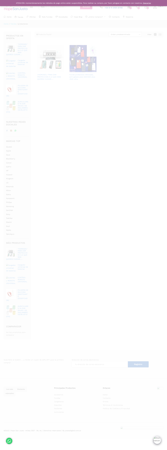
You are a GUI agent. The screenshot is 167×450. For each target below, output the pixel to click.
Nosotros (129, 17)
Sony (8, 214)
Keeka (8, 230)
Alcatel (9, 147)
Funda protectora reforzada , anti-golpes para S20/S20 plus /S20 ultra (82, 77)
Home (9, 17)
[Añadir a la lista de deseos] (53, 71)
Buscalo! (86, 7)
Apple (8, 151)
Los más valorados (10, 391)
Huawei (9, 175)
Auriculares (59, 412)
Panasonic (10, 198)
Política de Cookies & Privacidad (116, 408)
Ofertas (32, 17)
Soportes (58, 405)
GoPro (8, 167)
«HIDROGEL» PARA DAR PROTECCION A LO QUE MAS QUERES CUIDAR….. (49, 77)
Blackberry (10, 159)
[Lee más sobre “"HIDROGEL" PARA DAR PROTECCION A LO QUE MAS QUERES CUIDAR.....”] (42, 71)
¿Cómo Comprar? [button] (95, 17)
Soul (8, 226)
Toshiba (9, 218)
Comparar (59, 71)
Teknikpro (10, 234)
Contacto (116, 17)
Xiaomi (9, 222)
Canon (8, 163)
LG (7, 183)
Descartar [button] (147, 3)
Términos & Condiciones (113, 405)
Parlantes (58, 408)
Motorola (9, 186)
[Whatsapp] (15, 131)
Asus (8, 155)
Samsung (10, 206)
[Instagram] (11, 130)
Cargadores (59, 402)
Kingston (9, 179)
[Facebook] (7, 130)
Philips (9, 202)
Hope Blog (78, 17)
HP (7, 171)
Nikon (8, 190)
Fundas (57, 398)
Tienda (20, 17)
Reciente (21, 389)
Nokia (8, 194)
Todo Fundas (47, 17)
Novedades (63, 17)
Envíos (105, 402)
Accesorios (58, 395)
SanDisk (9, 210)
